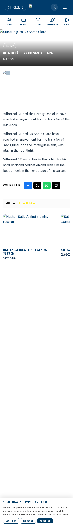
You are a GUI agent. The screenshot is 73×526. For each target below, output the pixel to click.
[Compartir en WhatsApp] (47, 185)
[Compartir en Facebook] (28, 185)
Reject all (28, 521)
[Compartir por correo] (56, 185)
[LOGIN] (54, 7)
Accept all (45, 521)
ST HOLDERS (15, 7)
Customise (11, 521)
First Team (9, 45)
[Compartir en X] (37, 185)
